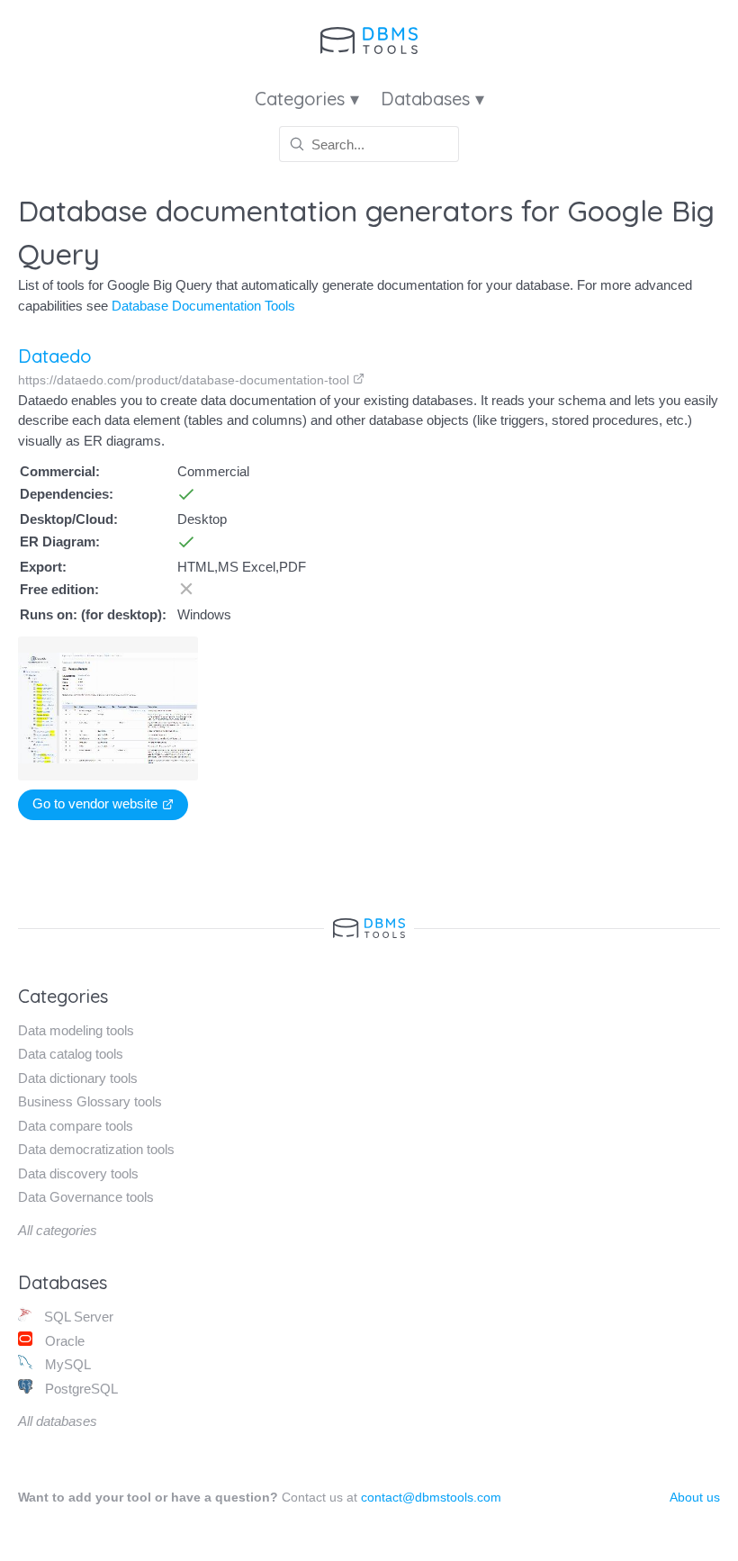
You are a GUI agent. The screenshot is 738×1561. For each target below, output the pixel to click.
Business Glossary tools (90, 1101)
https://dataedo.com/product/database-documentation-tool (185, 380)
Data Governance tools (86, 1197)
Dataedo (55, 356)
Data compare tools (75, 1125)
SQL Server (76, 1316)
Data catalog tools (70, 1053)
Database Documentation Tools (203, 305)
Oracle (63, 1341)
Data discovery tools (78, 1173)
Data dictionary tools (78, 1078)
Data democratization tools (96, 1149)
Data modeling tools (76, 1030)
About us (695, 1497)
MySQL (66, 1364)
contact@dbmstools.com (431, 1497)
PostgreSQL (79, 1388)
